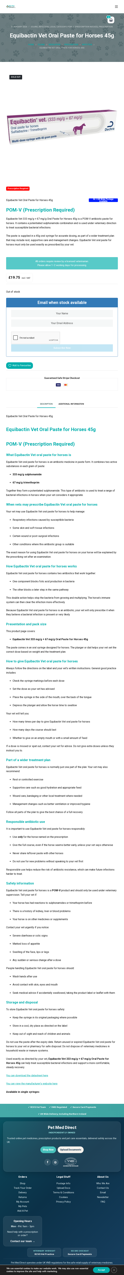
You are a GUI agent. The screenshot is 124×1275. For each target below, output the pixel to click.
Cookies (63, 1197)
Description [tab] (46, 404)
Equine (34, 27)
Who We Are (102, 1183)
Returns (23, 1197)
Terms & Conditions (63, 1192)
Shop (22, 1183)
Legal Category (58, 27)
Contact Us (103, 1187)
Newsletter (103, 1197)
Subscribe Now (62, 347)
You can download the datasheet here (27, 1075)
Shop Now (48, 1149)
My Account (22, 1201)
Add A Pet (22, 1210)
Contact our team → (22, 1241)
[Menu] (116, 6)
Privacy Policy (63, 1201)
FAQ (103, 1201)
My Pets (22, 1206)
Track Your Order (23, 1187)
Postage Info (63, 1183)
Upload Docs (63, 1187)
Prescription (106, 27)
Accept (101, 1269)
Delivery (23, 1192)
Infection (44, 27)
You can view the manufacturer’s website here (31, 1083)
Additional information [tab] (71, 404)
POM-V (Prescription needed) (82, 27)
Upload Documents (70, 1149)
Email (103, 1192)
